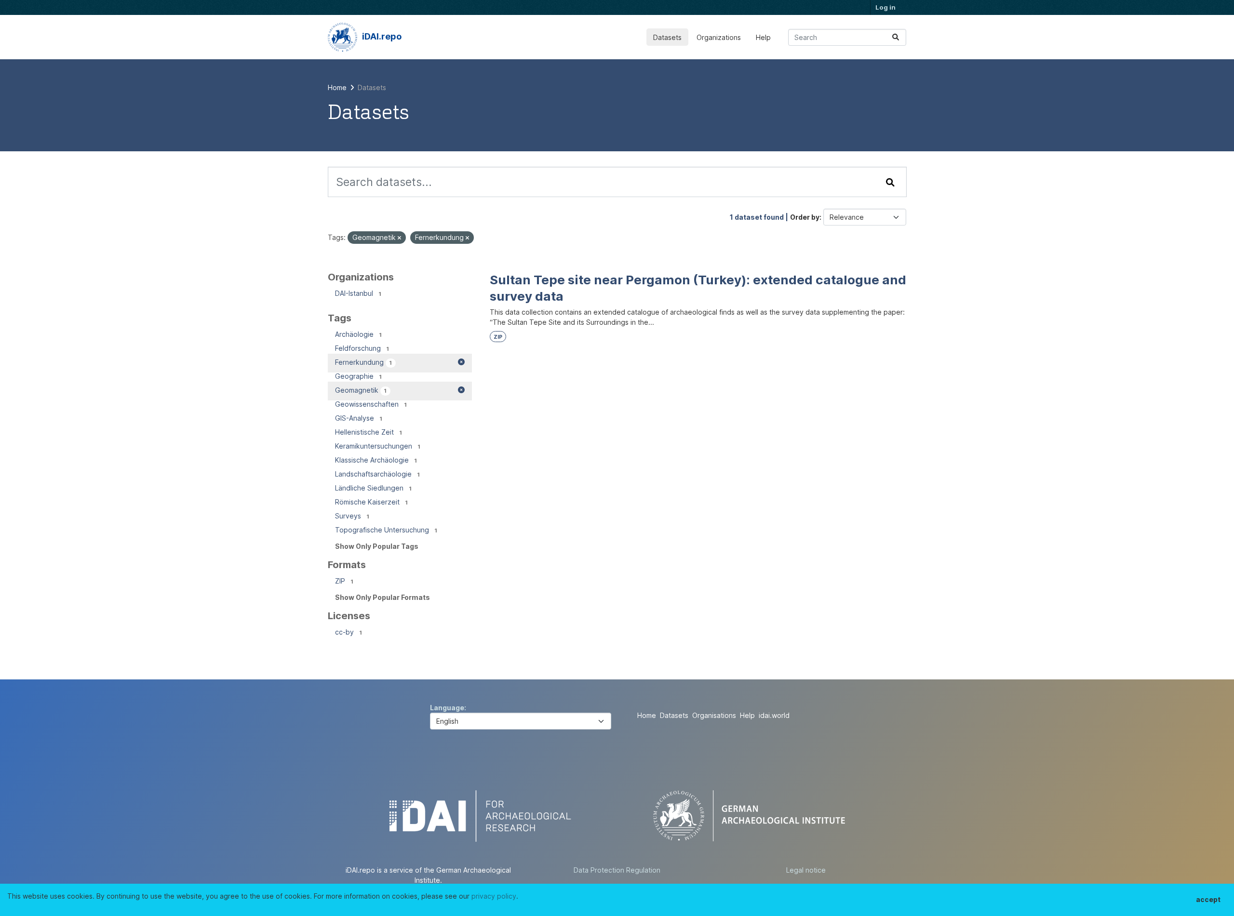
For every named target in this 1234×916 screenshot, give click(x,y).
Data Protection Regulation (617, 870)
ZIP (498, 337)
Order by (804, 217)
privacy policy (493, 896)
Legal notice (806, 870)
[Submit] (895, 37)
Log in (885, 7)
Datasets (667, 37)
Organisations (714, 715)
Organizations (719, 37)
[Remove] (399, 238)
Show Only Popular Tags (376, 546)
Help (763, 37)
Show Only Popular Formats (382, 597)
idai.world (774, 715)
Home (646, 715)
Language (447, 708)
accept (1208, 899)
